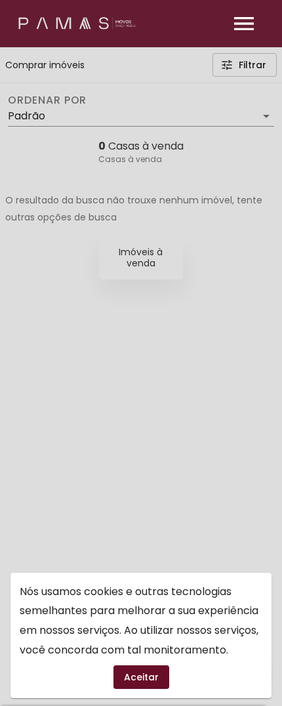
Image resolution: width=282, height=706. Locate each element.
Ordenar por (47, 100)
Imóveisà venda (141, 257)
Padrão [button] (26, 115)
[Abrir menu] (244, 24)
